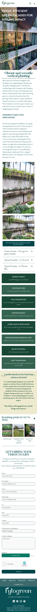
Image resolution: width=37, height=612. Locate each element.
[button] (4, 187)
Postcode (4, 520)
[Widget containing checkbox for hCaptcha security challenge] (15, 564)
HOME (4, 581)
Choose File (16, 555)
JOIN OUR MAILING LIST (22, 610)
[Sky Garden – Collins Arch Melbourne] (18, 188)
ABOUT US (12, 581)
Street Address (5, 497)
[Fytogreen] (8, 3)
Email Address (5, 481)
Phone (3, 489)
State (3, 512)
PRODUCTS (22, 581)
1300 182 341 (20, 468)
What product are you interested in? (10, 528)
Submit (18, 571)
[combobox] (18, 531)
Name (3, 473)
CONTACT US (18, 584)
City (3, 504)
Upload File (4, 552)
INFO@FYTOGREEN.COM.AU (21, 608)
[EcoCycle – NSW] (22, 434)
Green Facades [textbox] (7, 531)
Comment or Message (7, 536)
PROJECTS (31, 581)
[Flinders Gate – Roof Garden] (11, 434)
